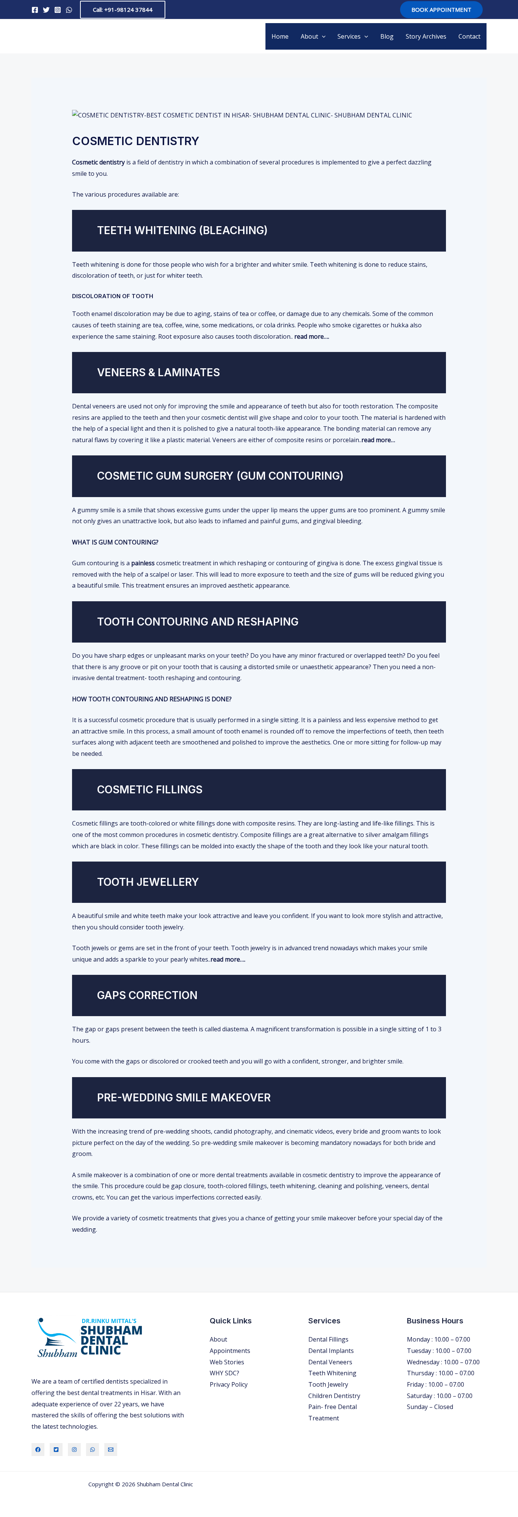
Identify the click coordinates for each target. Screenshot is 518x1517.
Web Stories (227, 1362)
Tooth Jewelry (328, 1384)
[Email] (110, 1449)
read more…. (311, 336)
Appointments (230, 1351)
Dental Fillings (328, 1339)
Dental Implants (331, 1351)
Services (349, 36)
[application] (322, 36)
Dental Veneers (330, 1362)
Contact (469, 36)
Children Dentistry (334, 1396)
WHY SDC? (224, 1373)
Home (280, 36)
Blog (387, 36)
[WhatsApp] (69, 9)
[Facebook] (34, 9)
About (309, 36)
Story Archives (426, 36)
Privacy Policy (229, 1384)
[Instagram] (57, 9)
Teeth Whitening (332, 1373)
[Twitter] (46, 9)
